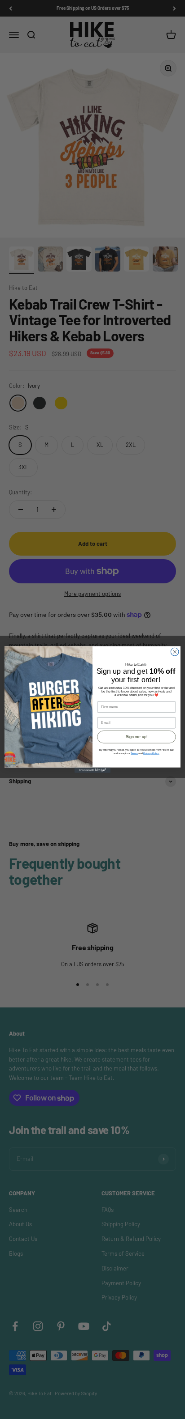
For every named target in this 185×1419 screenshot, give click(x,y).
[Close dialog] (175, 652)
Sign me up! (136, 737)
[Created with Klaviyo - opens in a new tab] (92, 770)
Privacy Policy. (151, 753)
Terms (134, 753)
